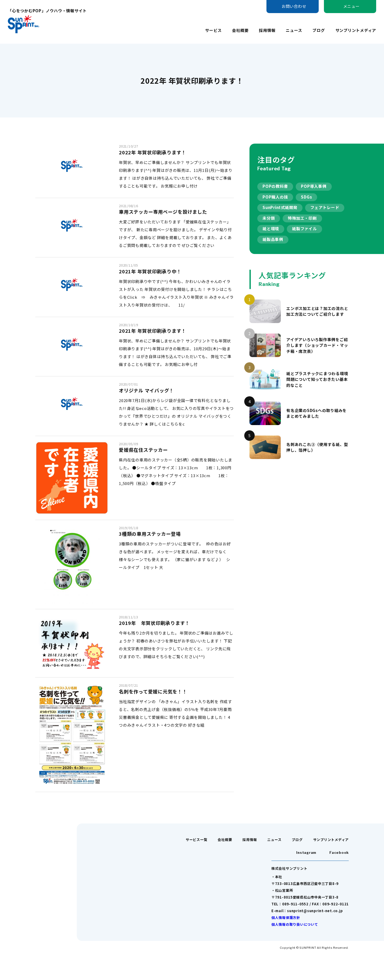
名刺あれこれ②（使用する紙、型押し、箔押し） (317, 447)
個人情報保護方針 (285, 917)
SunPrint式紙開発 (280, 207)
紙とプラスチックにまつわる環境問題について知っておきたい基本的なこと (317, 379)
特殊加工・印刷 (302, 218)
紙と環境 (271, 228)
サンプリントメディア (355, 30)
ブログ (318, 30)
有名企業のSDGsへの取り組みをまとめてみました (316, 413)
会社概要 (240, 30)
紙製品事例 (273, 239)
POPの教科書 (275, 186)
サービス (213, 30)
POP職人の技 (275, 197)
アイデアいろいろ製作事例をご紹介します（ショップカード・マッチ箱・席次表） (317, 345)
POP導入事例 (313, 186)
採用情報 (267, 30)
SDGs (306, 197)
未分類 (269, 218)
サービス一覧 (196, 839)
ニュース (294, 30)
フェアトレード (324, 207)
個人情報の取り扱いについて (294, 924)
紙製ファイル (304, 228)
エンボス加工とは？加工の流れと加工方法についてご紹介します (317, 311)
